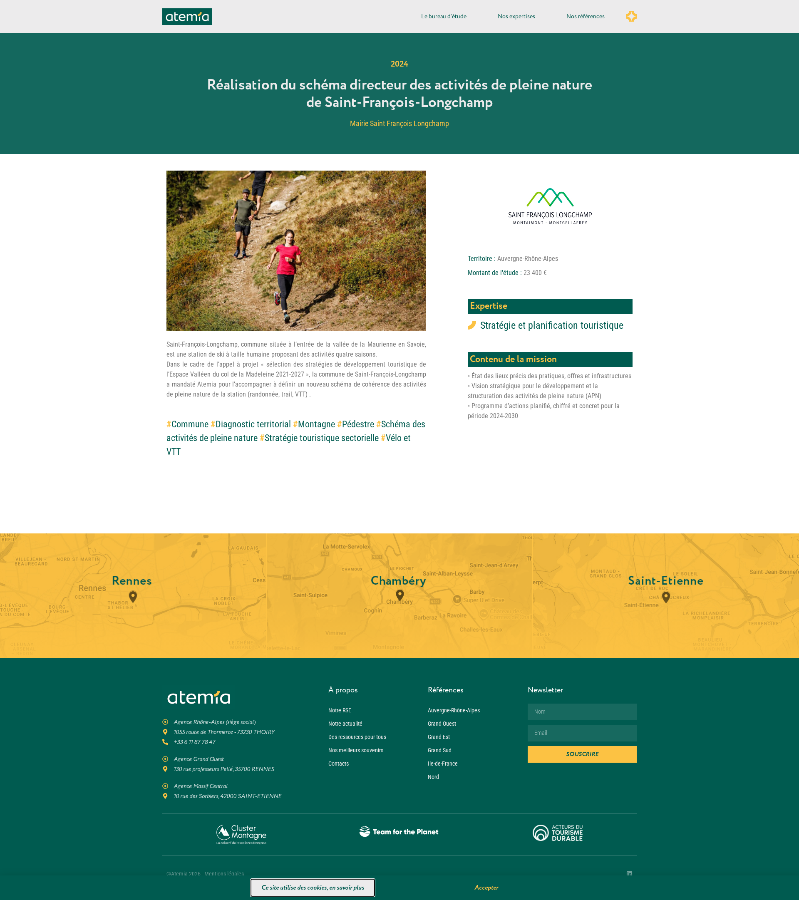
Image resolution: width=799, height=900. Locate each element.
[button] (521, 372)
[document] (399, 450)
